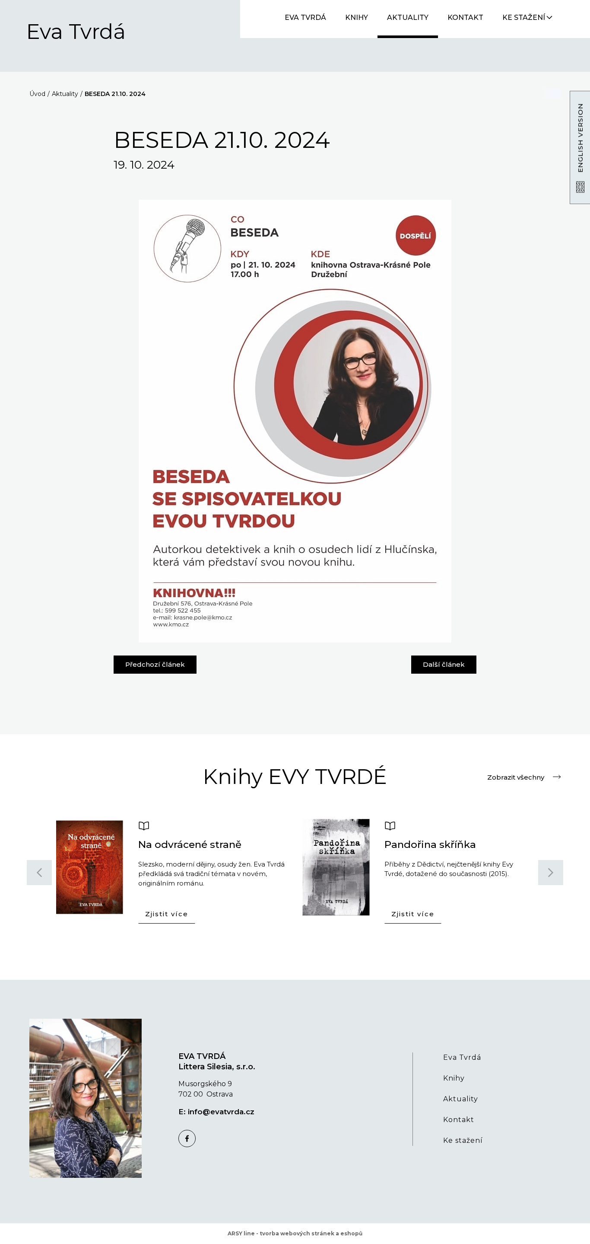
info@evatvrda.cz (221, 1111)
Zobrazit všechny (515, 777)
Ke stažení (523, 17)
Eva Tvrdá (76, 32)
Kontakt (465, 17)
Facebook (187, 1138)
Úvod (37, 94)
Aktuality (407, 17)
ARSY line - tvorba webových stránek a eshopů (295, 1233)
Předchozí (155, 662)
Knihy (356, 17)
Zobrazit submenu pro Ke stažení (549, 17)
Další (443, 662)
